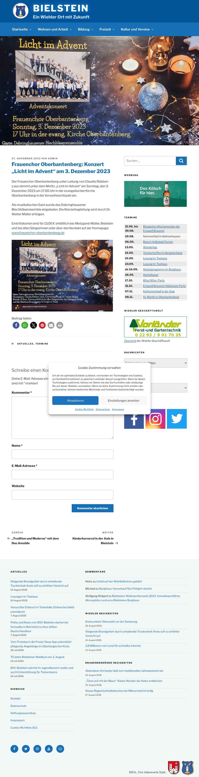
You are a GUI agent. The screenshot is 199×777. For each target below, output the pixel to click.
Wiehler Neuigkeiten (101, 613)
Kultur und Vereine (135, 29)
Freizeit (105, 29)
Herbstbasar (150, 274)
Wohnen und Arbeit (53, 29)
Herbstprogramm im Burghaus (162, 269)
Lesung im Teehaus (155, 258)
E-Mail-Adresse (24, 466)
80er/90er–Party (154, 280)
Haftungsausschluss (23, 713)
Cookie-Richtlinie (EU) (24, 727)
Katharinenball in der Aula (159, 291)
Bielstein (61, 8)
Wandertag (150, 247)
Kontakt (15, 698)
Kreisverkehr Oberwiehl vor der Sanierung (111, 621)
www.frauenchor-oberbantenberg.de (38, 233)
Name (17, 445)
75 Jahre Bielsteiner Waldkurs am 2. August (37, 657)
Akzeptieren (75, 400)
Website (18, 486)
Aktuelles (25, 343)
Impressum (118, 409)
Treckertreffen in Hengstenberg (162, 252)
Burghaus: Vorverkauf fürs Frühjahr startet (125, 588)
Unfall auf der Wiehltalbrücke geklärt (119, 581)
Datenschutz (103, 409)
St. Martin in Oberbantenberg (161, 296)
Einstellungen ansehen (123, 400)
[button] (16, 325)
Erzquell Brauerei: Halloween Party (164, 285)
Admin (53, 158)
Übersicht (130, 340)
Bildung (84, 29)
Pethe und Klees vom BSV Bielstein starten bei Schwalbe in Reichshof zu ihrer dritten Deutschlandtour (39, 627)
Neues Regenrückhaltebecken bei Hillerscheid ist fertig (119, 690)
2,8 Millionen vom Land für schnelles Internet (113, 645)
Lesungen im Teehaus (24, 596)
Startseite (20, 29)
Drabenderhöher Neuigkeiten (108, 662)
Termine (42, 343)
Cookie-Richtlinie (84, 409)
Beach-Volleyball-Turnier (158, 241)
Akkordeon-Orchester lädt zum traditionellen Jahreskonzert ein (124, 670)
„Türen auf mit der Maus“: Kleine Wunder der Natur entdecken (123, 680)
